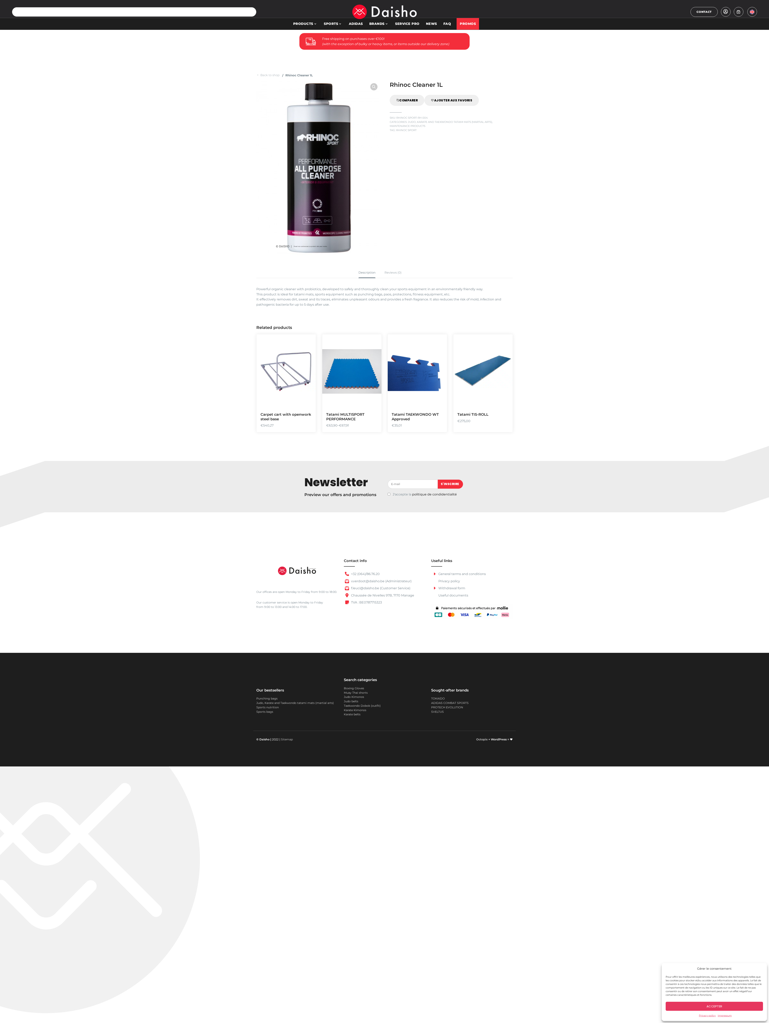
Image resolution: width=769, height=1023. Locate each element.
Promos (468, 24)
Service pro (407, 24)
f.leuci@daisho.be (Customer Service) (380, 588)
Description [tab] (366, 272)
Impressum (725, 1015)
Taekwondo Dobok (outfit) (362, 705)
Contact (704, 12)
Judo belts (351, 701)
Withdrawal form (451, 588)
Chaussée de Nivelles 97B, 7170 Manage (382, 595)
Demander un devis (373, 379)
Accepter (714, 1006)
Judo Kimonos (354, 697)
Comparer (408, 100)
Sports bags (264, 711)
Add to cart (307, 379)
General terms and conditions (462, 574)
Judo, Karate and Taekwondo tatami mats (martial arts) (450, 121)
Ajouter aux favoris (453, 100)
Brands (376, 24)
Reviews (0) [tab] (393, 272)
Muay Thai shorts (356, 692)
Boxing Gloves (354, 688)
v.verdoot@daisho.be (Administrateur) (381, 581)
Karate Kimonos (355, 710)
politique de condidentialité (434, 494)
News (431, 24)
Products (303, 24)
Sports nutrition (267, 707)
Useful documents (453, 595)
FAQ (447, 24)
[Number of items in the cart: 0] (738, 12)
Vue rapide (307, 402)
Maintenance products (407, 125)
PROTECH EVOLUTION (447, 707)
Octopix (482, 739)
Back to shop (270, 75)
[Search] (252, 12)
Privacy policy (707, 1015)
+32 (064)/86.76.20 (365, 574)
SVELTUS (437, 711)
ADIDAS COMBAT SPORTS (450, 703)
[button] (373, 86)
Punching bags (267, 698)
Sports (331, 24)
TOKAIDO (438, 698)
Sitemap (287, 739)
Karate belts (352, 714)
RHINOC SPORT (406, 130)
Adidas (356, 24)
